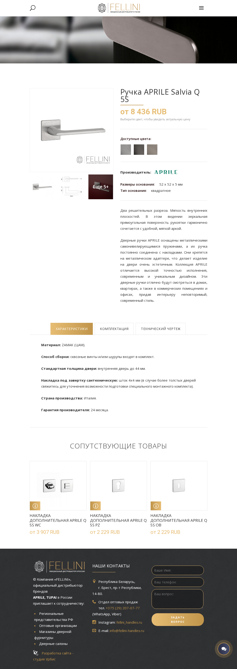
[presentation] (71, 329)
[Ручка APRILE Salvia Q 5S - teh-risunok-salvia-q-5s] (71, 186)
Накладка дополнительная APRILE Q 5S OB (178, 520)
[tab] (71, 329)
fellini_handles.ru (129, 622)
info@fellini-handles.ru (127, 630)
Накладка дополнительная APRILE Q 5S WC (58, 520)
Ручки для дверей (71, 68)
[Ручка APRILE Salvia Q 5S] (71, 130)
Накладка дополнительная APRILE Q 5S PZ (118, 520)
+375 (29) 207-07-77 (123, 608)
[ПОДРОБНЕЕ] (35, 505)
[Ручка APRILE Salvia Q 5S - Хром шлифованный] (42, 186)
